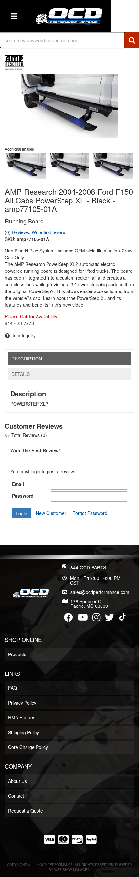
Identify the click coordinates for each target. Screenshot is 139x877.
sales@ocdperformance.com (99, 592)
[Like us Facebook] (68, 619)
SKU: (10, 239)
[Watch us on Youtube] (83, 619)
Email (18, 484)
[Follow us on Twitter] (109, 619)
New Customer (51, 513)
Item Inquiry (23, 335)
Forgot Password (89, 513)
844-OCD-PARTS (88, 567)
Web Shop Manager (72, 869)
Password (23, 495)
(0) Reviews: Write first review (35, 232)
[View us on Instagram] (96, 619)
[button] (69, 40)
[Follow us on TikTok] (122, 617)
